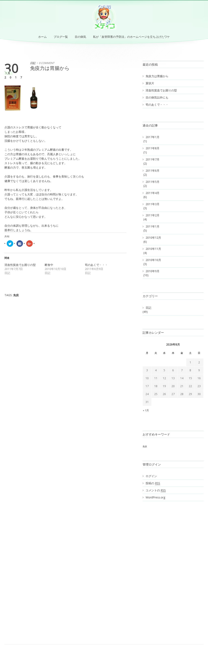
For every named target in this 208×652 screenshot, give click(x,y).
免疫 (16, 295)
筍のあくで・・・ (96, 265)
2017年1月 (152, 137)
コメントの (156, 490)
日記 (32, 63)
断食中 (49, 265)
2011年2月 (152, 215)
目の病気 (80, 37)
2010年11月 (153, 249)
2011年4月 (152, 193)
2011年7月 (152, 159)
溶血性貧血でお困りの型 (20, 265)
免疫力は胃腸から (50, 68)
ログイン (151, 476)
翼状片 (150, 83)
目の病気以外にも (157, 97)
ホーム (42, 37)
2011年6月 (152, 170)
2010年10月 (153, 260)
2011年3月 (152, 204)
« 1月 (146, 410)
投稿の (153, 483)
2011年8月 (152, 148)
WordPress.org (155, 497)
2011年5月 (152, 182)
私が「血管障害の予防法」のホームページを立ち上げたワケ (131, 37)
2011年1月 (152, 226)
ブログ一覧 (61, 37)
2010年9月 (152, 271)
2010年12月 (153, 237)
